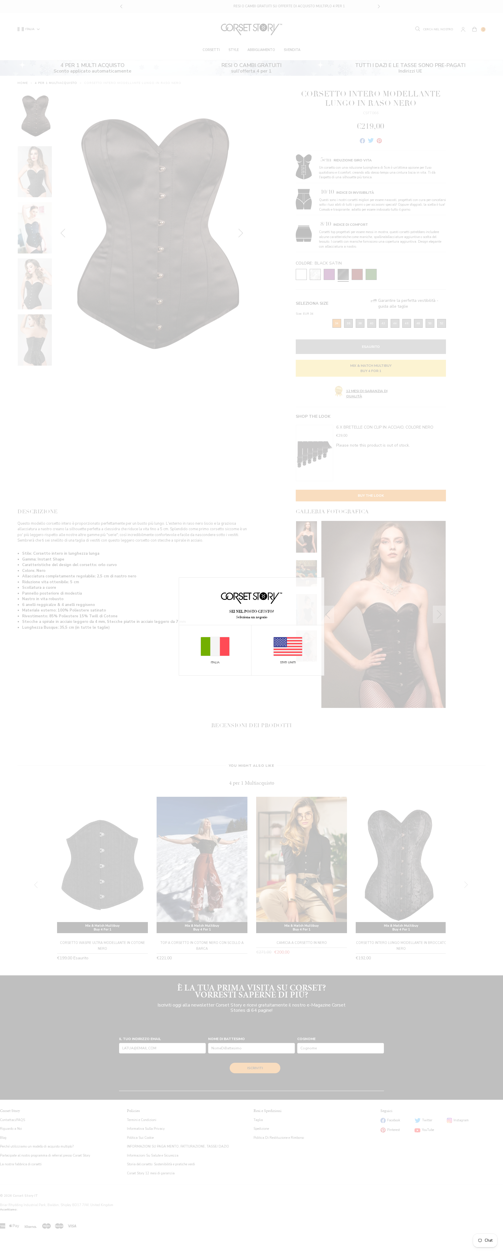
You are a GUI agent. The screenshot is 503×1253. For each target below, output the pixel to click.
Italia (215, 662)
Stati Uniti (288, 662)
